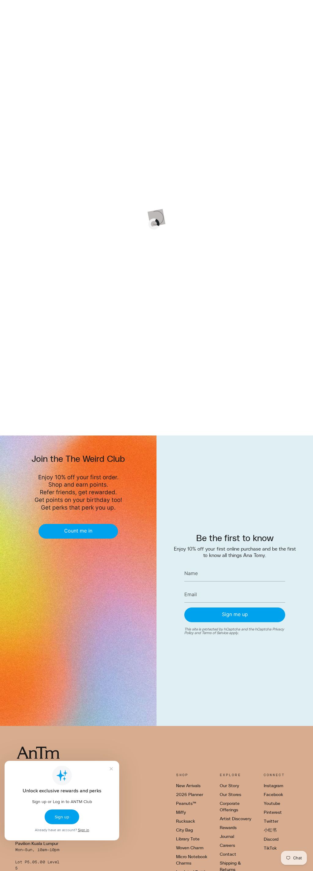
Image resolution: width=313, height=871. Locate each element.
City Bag (184, 830)
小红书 (270, 830)
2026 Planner (189, 794)
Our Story (229, 785)
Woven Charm (190, 847)
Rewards (228, 827)
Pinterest (273, 812)
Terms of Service (215, 632)
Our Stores (230, 794)
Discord (271, 839)
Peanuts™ (186, 803)
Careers (227, 845)
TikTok (270, 848)
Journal (227, 836)
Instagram (273, 785)
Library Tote (188, 839)
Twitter (271, 821)
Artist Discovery (235, 818)
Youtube (272, 803)
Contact (228, 854)
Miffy (181, 812)
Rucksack (185, 821)
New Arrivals (188, 785)
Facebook (273, 794)
